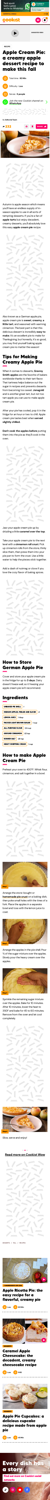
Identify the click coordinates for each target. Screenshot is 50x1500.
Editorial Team (11, 120)
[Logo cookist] (11, 20)
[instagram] (13, 1490)
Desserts (6, 1243)
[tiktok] (5, 1490)
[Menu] (38, 20)
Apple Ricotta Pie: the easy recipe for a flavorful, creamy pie (23, 1295)
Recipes (22, 1243)
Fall (14, 1243)
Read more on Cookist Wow (25, 1155)
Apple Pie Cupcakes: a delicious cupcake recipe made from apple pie (25, 1423)
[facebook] (27, 1490)
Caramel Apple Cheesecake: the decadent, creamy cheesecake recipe (20, 1358)
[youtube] (20, 1490)
